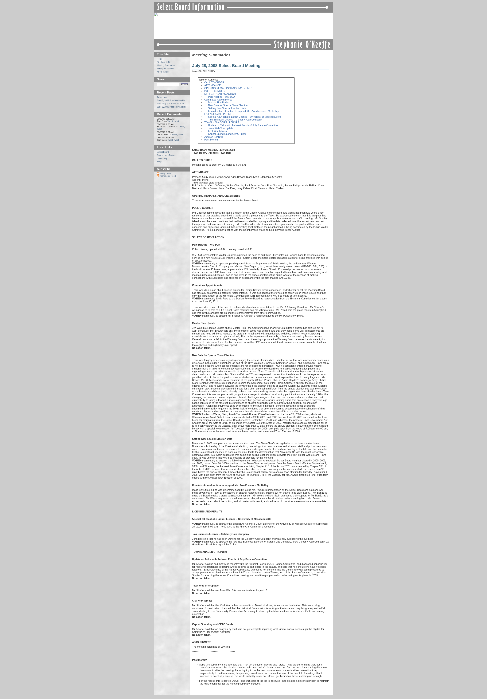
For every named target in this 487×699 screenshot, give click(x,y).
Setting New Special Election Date (227, 108)
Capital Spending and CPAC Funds (227, 133)
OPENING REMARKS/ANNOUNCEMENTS (228, 88)
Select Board (163, 152)
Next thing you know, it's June (170, 103)
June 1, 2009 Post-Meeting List (171, 107)
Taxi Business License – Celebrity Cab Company (235, 119)
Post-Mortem (211, 139)
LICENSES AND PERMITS (219, 114)
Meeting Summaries (211, 55)
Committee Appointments (218, 99)
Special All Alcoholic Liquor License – (245, 116)
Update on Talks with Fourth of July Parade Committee (243, 125)
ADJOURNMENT (213, 136)
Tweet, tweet (163, 97)
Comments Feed (168, 176)
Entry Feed (165, 173)
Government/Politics (166, 155)
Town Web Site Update (220, 128)
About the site (163, 72)
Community (162, 158)
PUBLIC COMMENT (215, 91)
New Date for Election (227, 105)
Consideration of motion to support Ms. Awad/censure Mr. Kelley (243, 111)
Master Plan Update (219, 102)
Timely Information (165, 68)
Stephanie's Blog (164, 62)
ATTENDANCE (212, 85)
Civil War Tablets (217, 131)
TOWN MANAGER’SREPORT (221, 122)
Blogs (159, 161)
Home (159, 59)
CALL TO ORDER (214, 82)
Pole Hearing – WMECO (221, 96)
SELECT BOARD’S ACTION (220, 94)
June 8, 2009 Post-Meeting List (171, 100)
